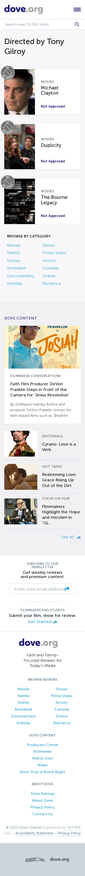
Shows (48, 245)
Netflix (13, 252)
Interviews (42, 751)
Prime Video (54, 252)
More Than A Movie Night (42, 772)
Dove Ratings (43, 794)
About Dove (42, 800)
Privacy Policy (42, 807)
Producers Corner (42, 745)
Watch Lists (42, 758)
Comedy (50, 268)
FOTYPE (74, 827)
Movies (14, 245)
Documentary (20, 275)
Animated (16, 268)
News (42, 765)
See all (68, 536)
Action (48, 260)
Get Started (39, 621)
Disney (13, 260)
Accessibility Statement (34, 833)
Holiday (14, 283)
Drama (48, 275)
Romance (51, 283)
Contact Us (42, 814)
